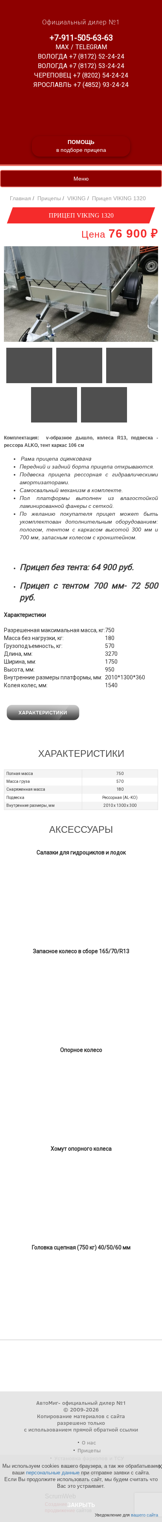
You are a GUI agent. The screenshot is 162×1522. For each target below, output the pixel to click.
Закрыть (81, 1504)
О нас (89, 1442)
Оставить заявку (119, 712)
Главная (20, 198)
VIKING (76, 198)
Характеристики (42, 712)
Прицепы (49, 198)
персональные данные (52, 1473)
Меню (81, 178)
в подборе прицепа (81, 146)
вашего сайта (144, 1515)
